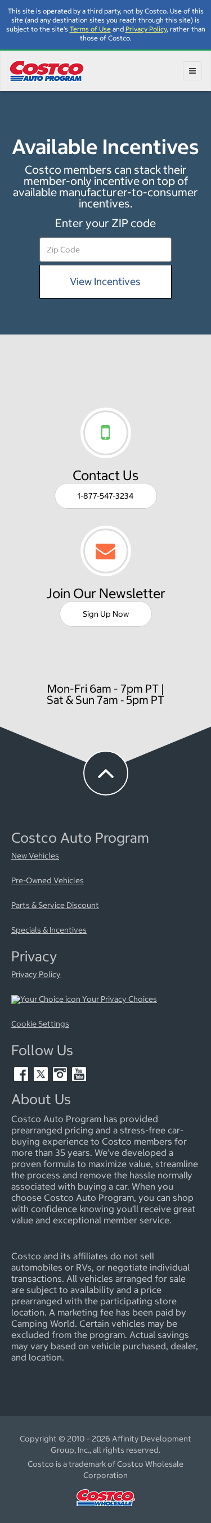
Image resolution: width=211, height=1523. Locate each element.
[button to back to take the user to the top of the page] (105, 773)
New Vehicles (35, 856)
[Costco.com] (106, 1509)
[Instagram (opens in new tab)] (61, 1078)
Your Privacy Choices (118, 999)
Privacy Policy (146, 29)
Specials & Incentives (49, 930)
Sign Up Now (106, 614)
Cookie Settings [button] (40, 1024)
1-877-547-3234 (106, 496)
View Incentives (105, 280)
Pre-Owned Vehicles (47, 880)
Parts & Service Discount (55, 905)
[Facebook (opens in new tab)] (22, 1078)
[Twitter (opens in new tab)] (42, 1078)
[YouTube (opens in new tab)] (79, 1078)
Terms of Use (90, 29)
